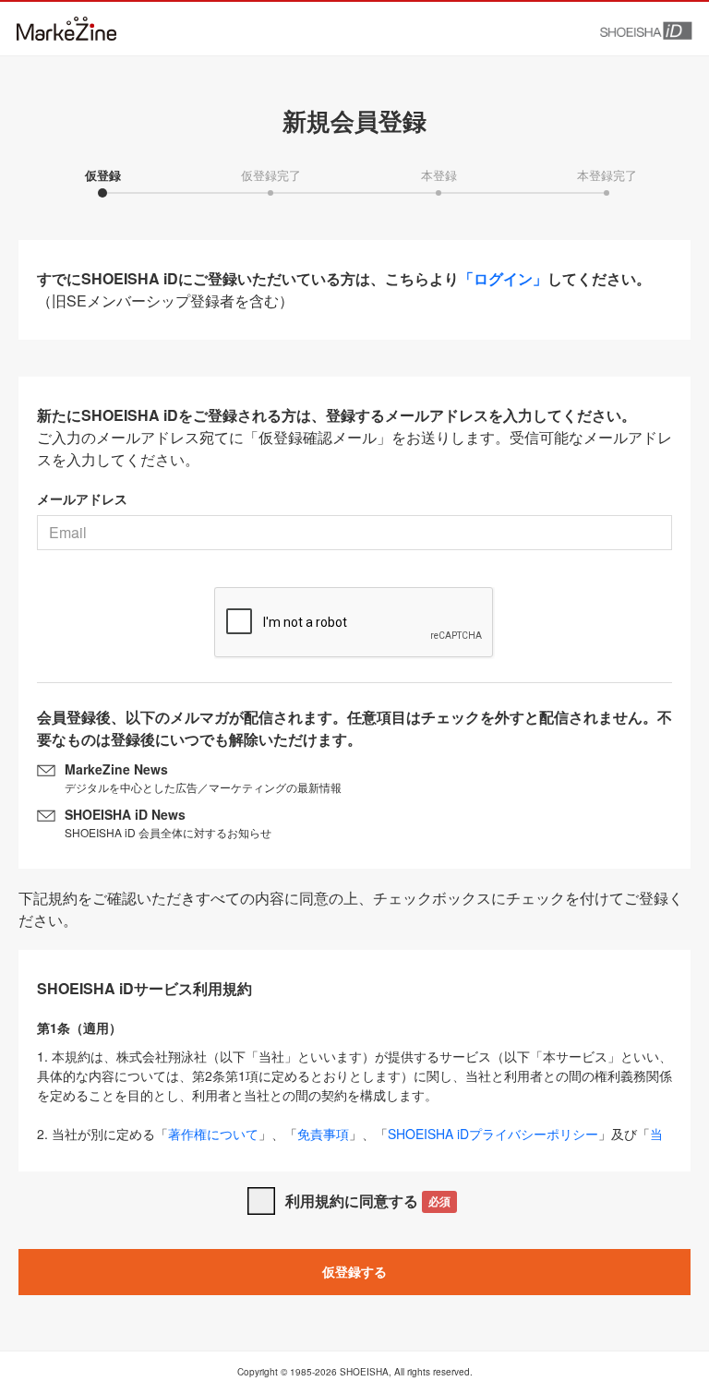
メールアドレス (82, 498)
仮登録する (354, 1271)
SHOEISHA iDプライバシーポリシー (493, 1133)
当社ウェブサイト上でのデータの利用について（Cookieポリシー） (350, 1143)
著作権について (213, 1133)
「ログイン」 (503, 278)
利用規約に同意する (368, 1200)
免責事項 (323, 1133)
